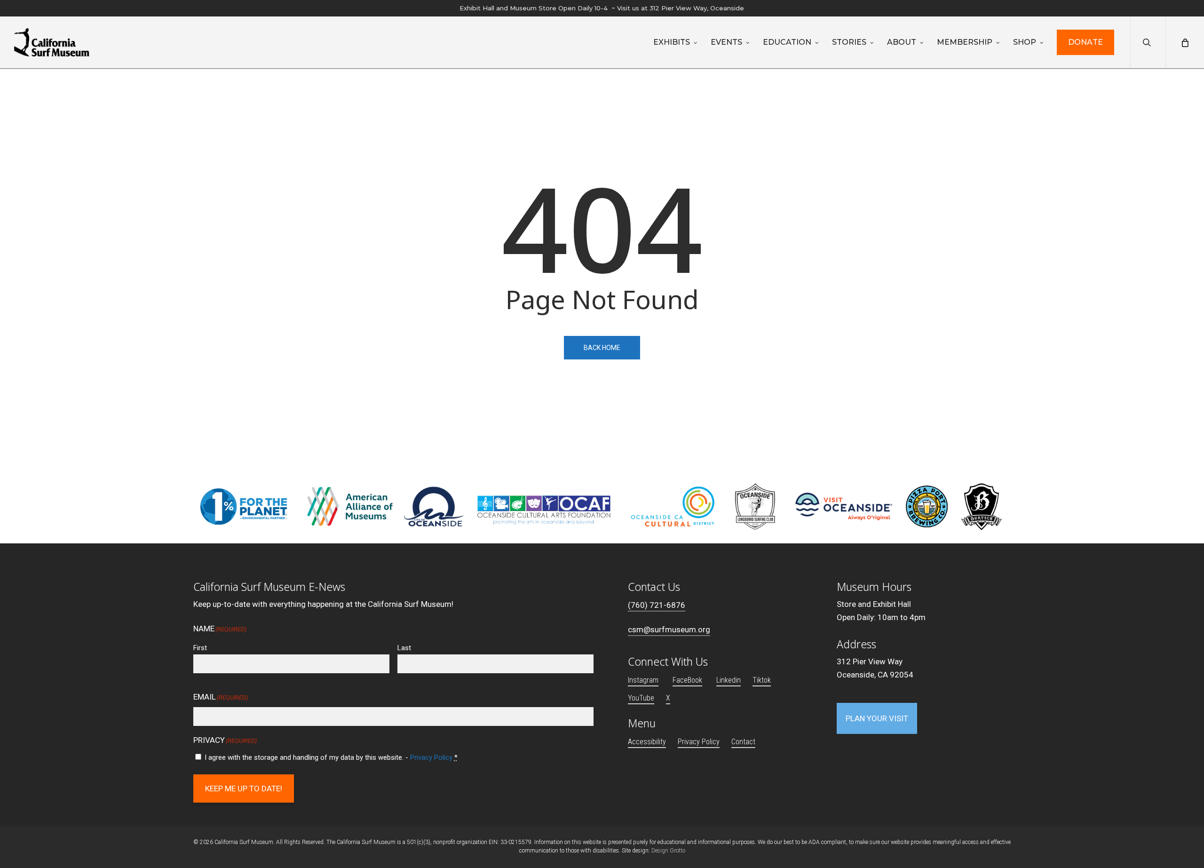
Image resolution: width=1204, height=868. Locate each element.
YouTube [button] (641, 697)
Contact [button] (743, 741)
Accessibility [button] (647, 741)
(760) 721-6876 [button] (656, 605)
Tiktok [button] (761, 680)
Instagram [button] (643, 680)
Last (404, 648)
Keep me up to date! (243, 788)
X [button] (668, 697)
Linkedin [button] (728, 680)
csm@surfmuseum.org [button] (669, 629)
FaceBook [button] (687, 680)
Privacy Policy (431, 757)
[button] (877, 718)
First (200, 648)
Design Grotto (668, 850)
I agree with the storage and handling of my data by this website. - (331, 757)
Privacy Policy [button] (699, 741)
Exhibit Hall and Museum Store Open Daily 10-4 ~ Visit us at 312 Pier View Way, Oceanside (601, 8)
